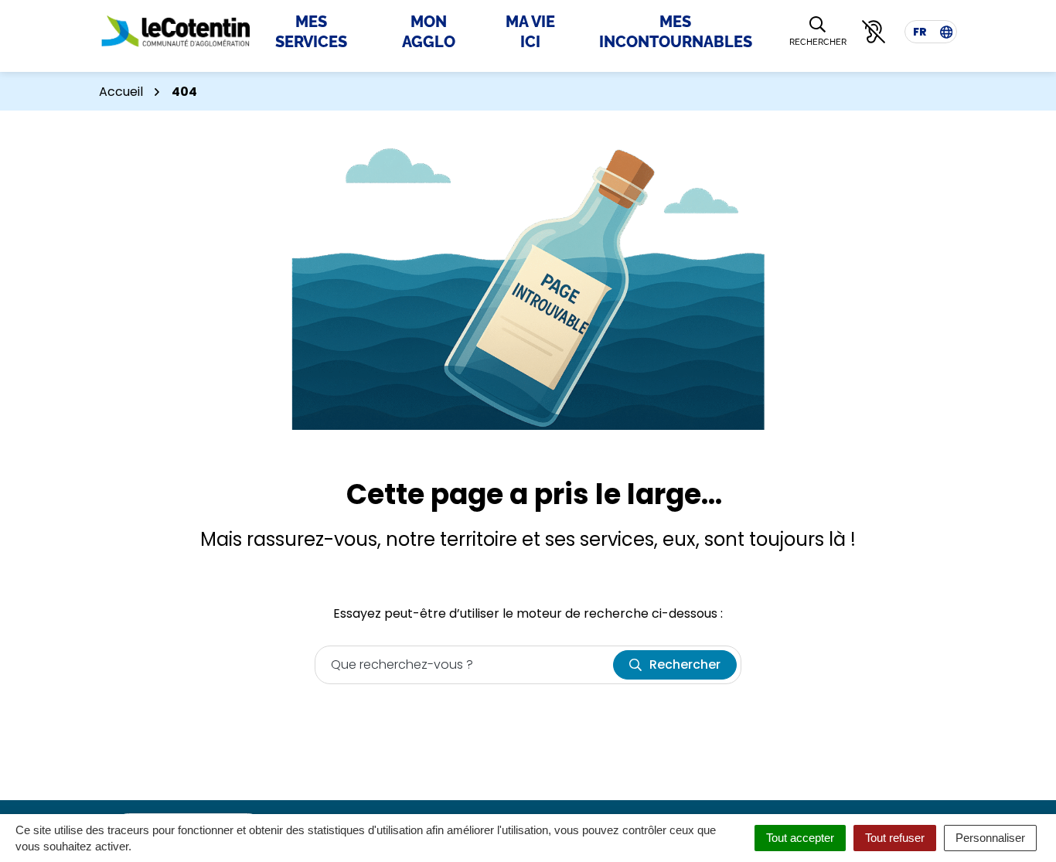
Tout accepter (800, 837)
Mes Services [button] (311, 31)
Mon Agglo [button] (428, 31)
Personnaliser (990, 837)
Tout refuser (895, 837)
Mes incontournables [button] (675, 31)
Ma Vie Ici (530, 31)
